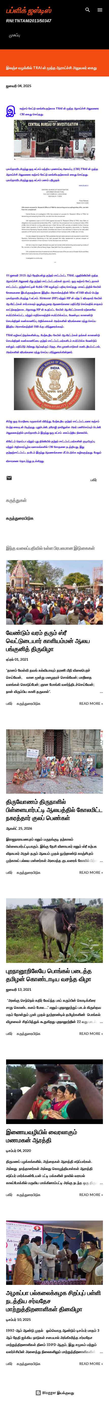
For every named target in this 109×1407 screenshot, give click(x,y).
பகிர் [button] (93, 480)
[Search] (88, 9)
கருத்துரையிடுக (19, 518)
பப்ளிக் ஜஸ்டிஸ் (28, 9)
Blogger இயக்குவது (57, 1392)
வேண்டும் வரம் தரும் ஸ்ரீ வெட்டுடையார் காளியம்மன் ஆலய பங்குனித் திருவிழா (48, 641)
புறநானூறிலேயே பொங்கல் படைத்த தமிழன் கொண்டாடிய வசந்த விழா (49, 975)
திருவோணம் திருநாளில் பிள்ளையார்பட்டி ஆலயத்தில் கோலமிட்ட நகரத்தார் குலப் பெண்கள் (54, 810)
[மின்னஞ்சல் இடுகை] (9, 480)
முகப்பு (14, 34)
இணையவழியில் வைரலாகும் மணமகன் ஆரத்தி (41, 1136)
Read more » (91, 703)
